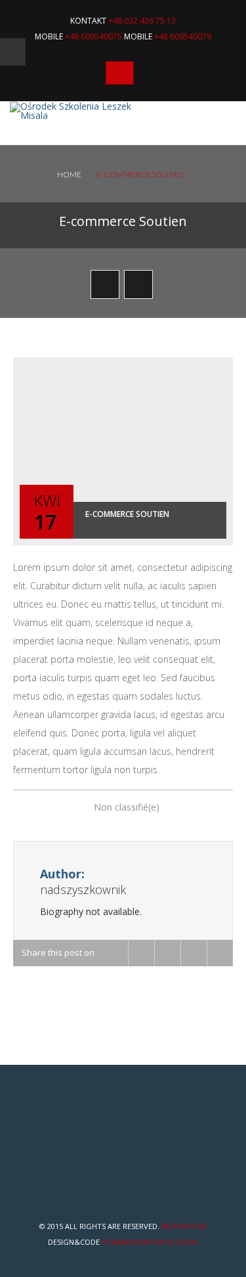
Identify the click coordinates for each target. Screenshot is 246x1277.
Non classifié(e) (126, 807)
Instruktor (184, 1226)
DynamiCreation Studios (150, 1242)
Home (69, 174)
